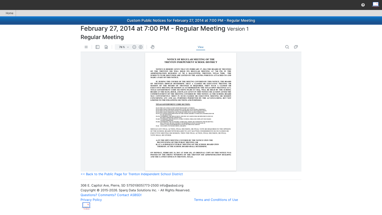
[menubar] (191, 5)
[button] (363, 5)
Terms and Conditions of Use (216, 200)
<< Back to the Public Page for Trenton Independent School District (132, 174)
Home (9, 13)
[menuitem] (363, 5)
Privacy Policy (91, 200)
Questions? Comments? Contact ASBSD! (111, 195)
